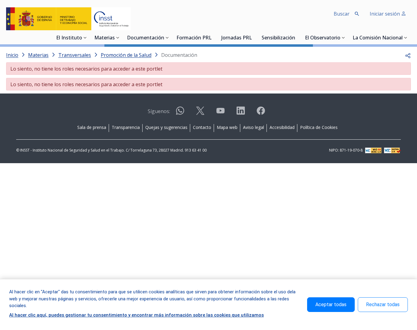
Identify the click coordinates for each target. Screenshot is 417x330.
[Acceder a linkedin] (240, 113)
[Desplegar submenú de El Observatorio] (343, 37)
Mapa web (227, 127)
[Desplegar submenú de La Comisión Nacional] (406, 37)
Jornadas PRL (236, 38)
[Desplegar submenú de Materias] (118, 37)
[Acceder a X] (200, 113)
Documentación (145, 38)
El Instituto (69, 38)
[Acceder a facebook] (261, 113)
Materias (104, 38)
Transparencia (126, 127)
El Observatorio (322, 38)
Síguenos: (159, 111)
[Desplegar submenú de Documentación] (167, 37)
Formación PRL (194, 38)
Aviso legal (253, 127)
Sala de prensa (91, 127)
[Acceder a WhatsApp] (180, 113)
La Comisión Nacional (378, 38)
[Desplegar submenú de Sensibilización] (297, 37)
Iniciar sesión (385, 13)
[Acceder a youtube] (220, 113)
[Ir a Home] (68, 18)
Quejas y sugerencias (166, 127)
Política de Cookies (319, 127)
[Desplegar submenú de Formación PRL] (213, 37)
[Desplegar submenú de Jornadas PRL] (254, 37)
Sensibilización (278, 38)
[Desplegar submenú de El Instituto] (85, 37)
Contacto (202, 127)
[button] (408, 55)
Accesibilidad (282, 127)
